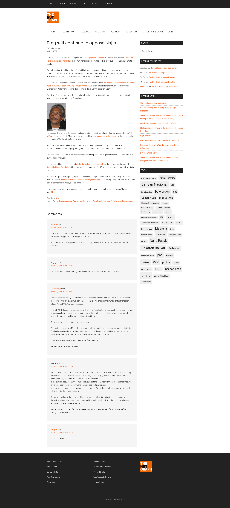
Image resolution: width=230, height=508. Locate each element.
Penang (169, 255)
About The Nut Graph (55, 462)
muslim (143, 241)
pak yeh (54, 429)
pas (159, 255)
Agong (75, 201)
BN (172, 185)
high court (168, 212)
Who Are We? (52, 467)
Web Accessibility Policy (102, 477)
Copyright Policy (99, 472)
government (157, 212)
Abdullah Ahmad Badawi (148, 178)
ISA (161, 217)
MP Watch (161, 234)
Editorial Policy (99, 462)
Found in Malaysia (147, 208)
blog (80, 201)
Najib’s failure (145, 136)
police (166, 262)
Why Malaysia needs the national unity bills (158, 123)
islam (170, 217)
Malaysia (161, 228)
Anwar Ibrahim (167, 178)
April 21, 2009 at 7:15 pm (61, 227)
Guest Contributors (54, 482)
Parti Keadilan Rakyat (147, 256)
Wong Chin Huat (161, 276)
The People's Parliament (112, 201)
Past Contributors (53, 477)
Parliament (174, 248)
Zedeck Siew (146, 282)
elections (164, 203)
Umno (146, 276)
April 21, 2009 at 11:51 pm (62, 366)
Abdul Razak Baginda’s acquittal (89, 164)
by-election (162, 191)
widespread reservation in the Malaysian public (80, 180)
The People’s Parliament (94, 58)
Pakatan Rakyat (153, 248)
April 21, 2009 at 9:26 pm (61, 292)
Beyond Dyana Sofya (149, 153)
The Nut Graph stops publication (163, 68)
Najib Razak (97, 201)
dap (175, 191)
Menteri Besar (146, 235)
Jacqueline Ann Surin (149, 223)
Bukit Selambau (146, 192)
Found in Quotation (163, 208)
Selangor (158, 269)
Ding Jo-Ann (166, 197)
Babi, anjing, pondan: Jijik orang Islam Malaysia (159, 140)
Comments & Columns (102, 467)
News (58, 198)
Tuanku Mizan (127, 201)
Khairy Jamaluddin (167, 223)
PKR (156, 262)
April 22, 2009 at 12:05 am (62, 432)
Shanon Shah (173, 268)
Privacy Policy (98, 482)
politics (176, 263)
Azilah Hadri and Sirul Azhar (58, 167)
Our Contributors (53, 472)
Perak (145, 262)
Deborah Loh (148, 197)
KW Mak (178, 223)
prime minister (146, 269)
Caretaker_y (56, 289)
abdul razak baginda (64, 201)
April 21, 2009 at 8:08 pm (61, 266)
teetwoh (54, 224)
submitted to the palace (106, 136)
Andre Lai (144, 87)
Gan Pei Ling (145, 212)
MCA (171, 229)
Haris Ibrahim (87, 201)
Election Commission (150, 203)
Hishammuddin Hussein (149, 217)
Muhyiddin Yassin (175, 235)
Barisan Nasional (154, 184)
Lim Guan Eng (146, 229)
